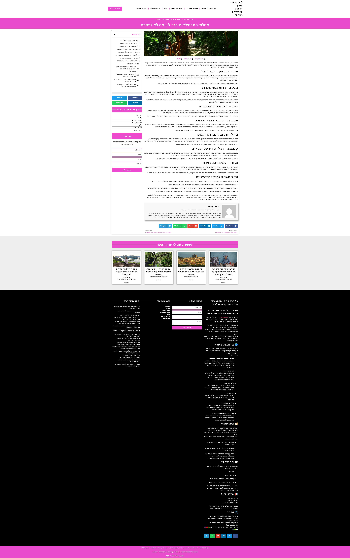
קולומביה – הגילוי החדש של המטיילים (127, 55)
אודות (204, 9)
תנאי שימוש (194, 548)
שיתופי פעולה (155, 9)
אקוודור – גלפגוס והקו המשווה (129, 58)
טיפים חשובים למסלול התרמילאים (127, 61)
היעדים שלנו (193, 9)
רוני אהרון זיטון (214, 206)
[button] (231, 226)
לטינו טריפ (230, 173)
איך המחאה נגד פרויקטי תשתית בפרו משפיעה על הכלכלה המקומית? (126, 69)
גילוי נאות (187, 548)
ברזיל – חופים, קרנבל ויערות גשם (128, 52)
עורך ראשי (160, 548)
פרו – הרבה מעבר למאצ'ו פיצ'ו (129, 40)
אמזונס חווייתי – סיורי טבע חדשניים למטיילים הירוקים (125, 80)
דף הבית (213, 9)
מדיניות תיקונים (178, 548)
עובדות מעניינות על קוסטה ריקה (130, 315)
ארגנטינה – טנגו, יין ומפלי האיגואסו (127, 49)
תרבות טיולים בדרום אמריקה (229, 100)
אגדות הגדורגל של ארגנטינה (131, 355)
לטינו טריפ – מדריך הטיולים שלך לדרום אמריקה (236, 8)
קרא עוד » (223, 282)
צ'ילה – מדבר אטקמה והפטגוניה (128, 46)
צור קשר (153, 548)
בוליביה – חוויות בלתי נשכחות (129, 43)
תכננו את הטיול (176, 9)
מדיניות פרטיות (204, 548)
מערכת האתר (169, 548)
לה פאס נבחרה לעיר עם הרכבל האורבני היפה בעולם (126, 75)
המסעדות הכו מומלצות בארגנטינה (129, 357)
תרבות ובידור (141, 9)
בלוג (165, 9)
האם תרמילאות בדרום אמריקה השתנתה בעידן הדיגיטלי (126, 85)
